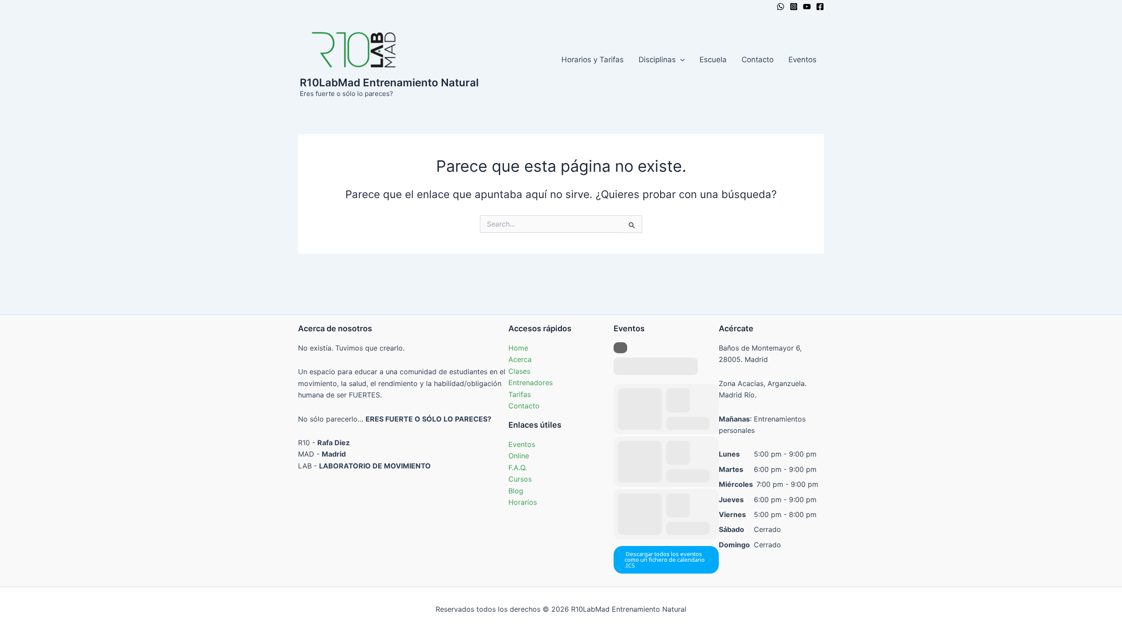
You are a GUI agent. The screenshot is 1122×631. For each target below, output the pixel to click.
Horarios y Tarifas (592, 59)
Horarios (522, 502)
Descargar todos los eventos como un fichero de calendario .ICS (665, 559)
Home (518, 348)
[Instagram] (794, 7)
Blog (515, 490)
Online (518, 455)
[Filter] (620, 347)
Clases (519, 371)
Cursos (520, 479)
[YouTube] (807, 7)
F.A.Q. (517, 467)
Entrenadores (530, 382)
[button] (680, 59)
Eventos (802, 59)
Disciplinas (657, 59)
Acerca (520, 359)
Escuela (713, 59)
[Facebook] (820, 7)
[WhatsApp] (781, 7)
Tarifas (519, 394)
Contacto (758, 59)
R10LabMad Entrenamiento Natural (389, 82)
